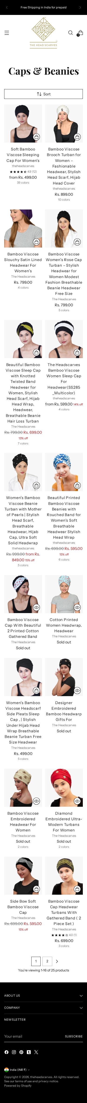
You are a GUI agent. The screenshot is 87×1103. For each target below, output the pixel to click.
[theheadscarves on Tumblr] (29, 1053)
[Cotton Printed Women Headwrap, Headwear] (64, 594)
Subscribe (74, 1036)
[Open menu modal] (6, 33)
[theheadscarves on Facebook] (7, 1053)
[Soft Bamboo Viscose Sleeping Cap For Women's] (23, 124)
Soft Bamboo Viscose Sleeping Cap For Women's (23, 155)
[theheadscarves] (44, 33)
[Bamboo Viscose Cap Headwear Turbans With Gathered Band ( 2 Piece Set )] (64, 876)
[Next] (80, 7)
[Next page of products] (57, 961)
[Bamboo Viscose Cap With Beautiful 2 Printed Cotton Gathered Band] (23, 594)
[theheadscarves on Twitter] (36, 1053)
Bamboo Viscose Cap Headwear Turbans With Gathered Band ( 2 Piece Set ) (64, 912)
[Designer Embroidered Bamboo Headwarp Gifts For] (64, 677)
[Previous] (7, 7)
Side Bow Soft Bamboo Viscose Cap (23, 907)
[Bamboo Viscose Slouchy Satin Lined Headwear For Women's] (23, 228)
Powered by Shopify (18, 1085)
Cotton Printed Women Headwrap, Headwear (64, 625)
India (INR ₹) (18, 1070)
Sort (47, 94)
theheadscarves (41, 1077)
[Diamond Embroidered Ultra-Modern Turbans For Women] (64, 788)
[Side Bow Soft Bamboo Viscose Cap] (23, 876)
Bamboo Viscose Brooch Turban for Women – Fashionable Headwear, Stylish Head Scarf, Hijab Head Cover (64, 166)
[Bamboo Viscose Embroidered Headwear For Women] (23, 788)
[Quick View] (36, 607)
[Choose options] (36, 137)
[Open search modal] (70, 33)
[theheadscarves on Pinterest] (22, 1053)
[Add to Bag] (36, 889)
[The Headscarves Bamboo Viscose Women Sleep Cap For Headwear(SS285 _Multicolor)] (64, 339)
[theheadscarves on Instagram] (14, 1053)
